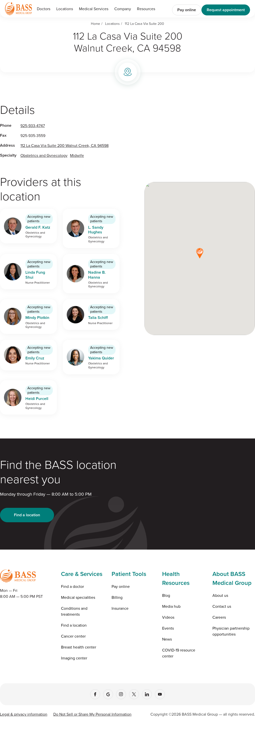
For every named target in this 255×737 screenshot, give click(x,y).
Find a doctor (72, 586)
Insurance (120, 608)
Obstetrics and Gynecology (43, 155)
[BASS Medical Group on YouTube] (160, 694)
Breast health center (78, 647)
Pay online (186, 10)
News (167, 639)
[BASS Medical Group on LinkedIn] (147, 694)
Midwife (77, 155)
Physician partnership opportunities (231, 631)
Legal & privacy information (23, 714)
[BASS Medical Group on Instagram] (121, 694)
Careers (219, 617)
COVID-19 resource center (178, 653)
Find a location (27, 515)
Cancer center (73, 636)
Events (168, 628)
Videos (168, 617)
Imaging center (74, 658)
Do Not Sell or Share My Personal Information (92, 714)
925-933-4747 (32, 125)
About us (220, 595)
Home (95, 23)
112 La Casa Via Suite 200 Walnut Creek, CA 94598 (64, 145)
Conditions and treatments (74, 611)
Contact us (221, 606)
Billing (117, 597)
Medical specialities (78, 597)
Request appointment (226, 10)
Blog (166, 595)
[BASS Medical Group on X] (134, 694)
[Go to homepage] (18, 8)
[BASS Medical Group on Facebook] (95, 694)
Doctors (43, 8)
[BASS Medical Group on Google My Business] (108, 694)
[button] (93, 9)
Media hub (171, 606)
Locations (64, 8)
